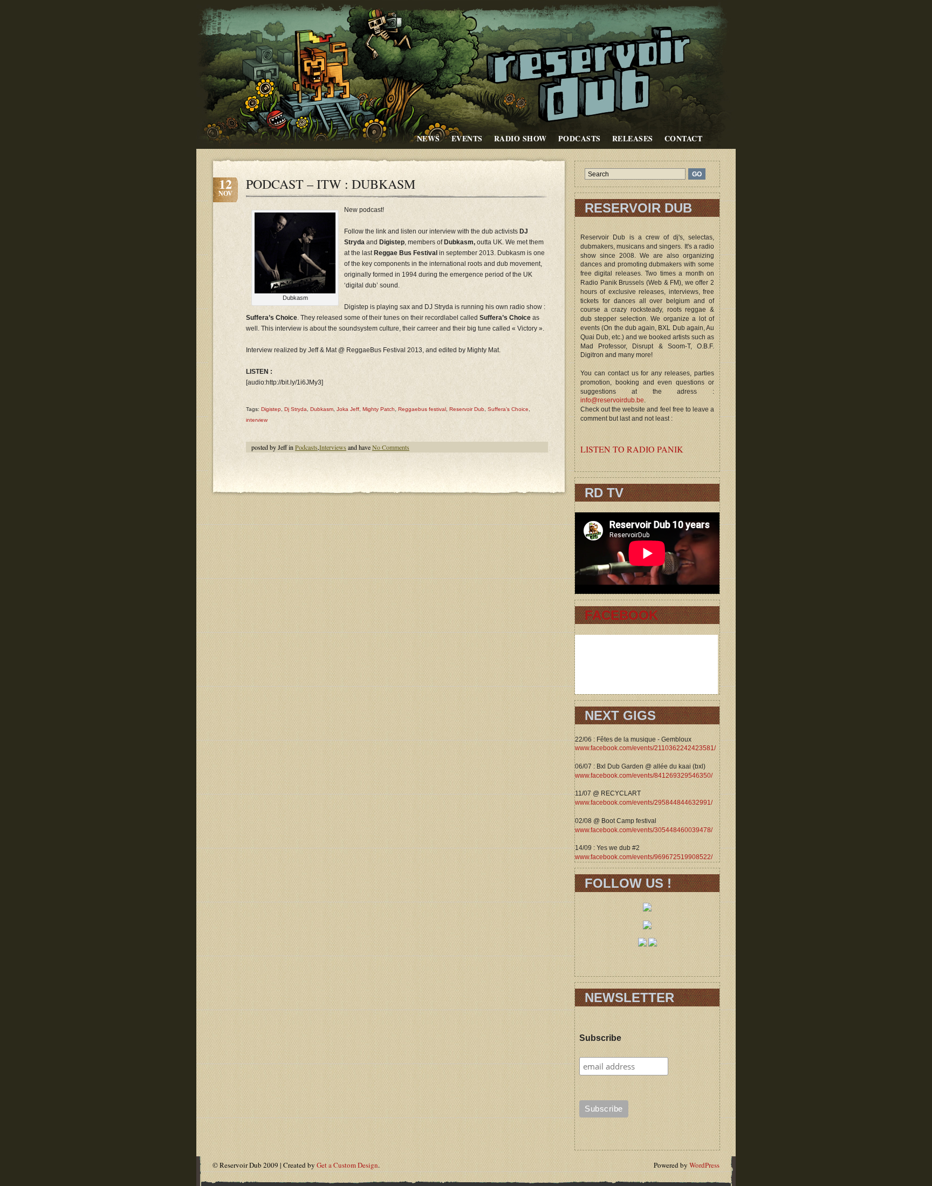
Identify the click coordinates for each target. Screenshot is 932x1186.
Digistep (271, 409)
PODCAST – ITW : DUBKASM (330, 184)
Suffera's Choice (508, 409)
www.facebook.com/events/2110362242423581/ (645, 748)
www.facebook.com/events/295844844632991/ (643, 802)
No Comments (390, 447)
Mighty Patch (378, 409)
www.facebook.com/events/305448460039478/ (643, 830)
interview (257, 420)
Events (467, 138)
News (428, 138)
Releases (632, 138)
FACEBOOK (621, 615)
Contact (683, 138)
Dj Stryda (295, 409)
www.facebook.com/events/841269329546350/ (643, 775)
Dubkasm (321, 409)
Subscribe (600, 1038)
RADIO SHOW (520, 138)
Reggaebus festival (422, 409)
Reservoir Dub (466, 409)
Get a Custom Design (347, 1165)
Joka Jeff (348, 409)
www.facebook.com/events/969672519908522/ (643, 857)
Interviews (332, 447)
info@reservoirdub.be (612, 400)
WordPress (704, 1165)
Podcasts (579, 138)
